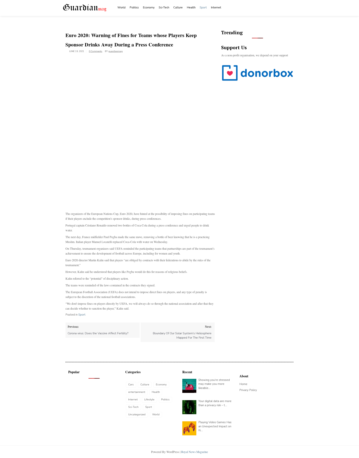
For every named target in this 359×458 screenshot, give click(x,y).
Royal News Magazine (194, 452)
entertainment (136, 392)
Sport (203, 7)
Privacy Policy (248, 390)
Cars (131, 384)
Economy (149, 7)
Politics (134, 7)
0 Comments (95, 51)
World (121, 7)
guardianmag (115, 51)
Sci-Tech (164, 7)
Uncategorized (136, 414)
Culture (178, 7)
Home (243, 384)
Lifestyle (149, 399)
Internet (216, 7)
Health (191, 7)
